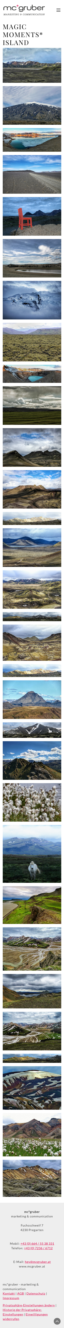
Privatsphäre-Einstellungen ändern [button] (29, 1305)
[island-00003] (32, 140)
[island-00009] (32, 342)
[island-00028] (32, 518)
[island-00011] (32, 447)
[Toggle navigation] (58, 10)
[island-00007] (32, 216)
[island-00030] (32, 1058)
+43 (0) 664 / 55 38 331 (37, 1243)
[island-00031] (32, 730)
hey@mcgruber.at (38, 1262)
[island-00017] (32, 760)
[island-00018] (32, 802)
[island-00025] (32, 1088)
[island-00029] (32, 616)
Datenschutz (35, 1293)
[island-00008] (32, 300)
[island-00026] (32, 1134)
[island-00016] (32, 699)
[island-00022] (32, 949)
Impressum (11, 1298)
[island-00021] (32, 905)
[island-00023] (32, 991)
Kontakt (9, 1293)
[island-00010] (32, 405)
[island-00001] (32, 258)
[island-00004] (32, 65)
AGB (20, 1293)
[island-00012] (32, 489)
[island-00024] (32, 1031)
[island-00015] (32, 643)
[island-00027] (32, 1178)
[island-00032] (32, 670)
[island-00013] (32, 547)
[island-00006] (32, 174)
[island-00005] (32, 105)
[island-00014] (32, 589)
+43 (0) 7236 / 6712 (38, 1248)
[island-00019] (32, 854)
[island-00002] (32, 374)
